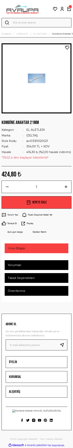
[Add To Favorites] (67, 47)
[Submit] (63, 344)
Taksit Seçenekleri (21, 278)
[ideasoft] (16, 445)
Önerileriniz (16, 291)
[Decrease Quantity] (7, 187)
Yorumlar (14, 265)
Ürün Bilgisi (16, 248)
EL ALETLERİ (35, 130)
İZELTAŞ (32, 135)
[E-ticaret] (36, 445)
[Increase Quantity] (66, 187)
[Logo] (22, 9)
